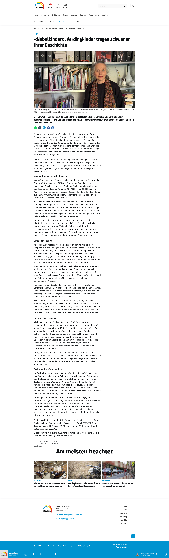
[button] (66, 6)
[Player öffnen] (165, 554)
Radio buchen (94, 15)
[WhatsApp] (35, 127)
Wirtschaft (80, 22)
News (36, 15)
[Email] (44, 127)
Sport (55, 22)
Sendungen (45, 15)
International (71, 22)
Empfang (73, 15)
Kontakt (124, 523)
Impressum (72, 546)
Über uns (83, 15)
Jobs (125, 510)
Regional (48, 22)
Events (65, 15)
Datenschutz (62, 546)
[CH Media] (118, 547)
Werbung (123, 513)
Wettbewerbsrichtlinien (85, 546)
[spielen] (34, 554)
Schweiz (62, 22)
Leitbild (124, 520)
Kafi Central (56, 15)
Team (125, 506)
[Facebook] (48, 127)
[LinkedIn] (52, 127)
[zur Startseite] (39, 6)
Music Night (106, 15)
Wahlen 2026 (38, 22)
